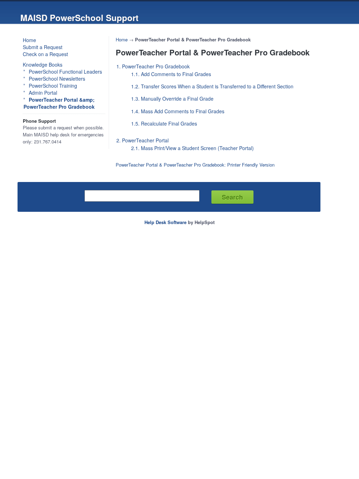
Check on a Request (45, 54)
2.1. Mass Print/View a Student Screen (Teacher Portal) (192, 147)
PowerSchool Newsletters (57, 78)
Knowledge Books (42, 64)
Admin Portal (43, 92)
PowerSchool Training (53, 85)
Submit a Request (42, 46)
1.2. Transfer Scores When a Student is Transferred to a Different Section (212, 86)
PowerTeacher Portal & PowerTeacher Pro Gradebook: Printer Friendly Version (195, 164)
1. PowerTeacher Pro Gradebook (153, 66)
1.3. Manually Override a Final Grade (172, 98)
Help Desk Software (165, 222)
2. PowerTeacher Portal (142, 140)
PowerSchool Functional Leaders (65, 71)
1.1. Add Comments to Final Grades (171, 73)
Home (29, 39)
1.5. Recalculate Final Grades (164, 123)
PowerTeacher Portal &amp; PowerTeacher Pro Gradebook (59, 103)
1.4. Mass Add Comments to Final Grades (177, 111)
